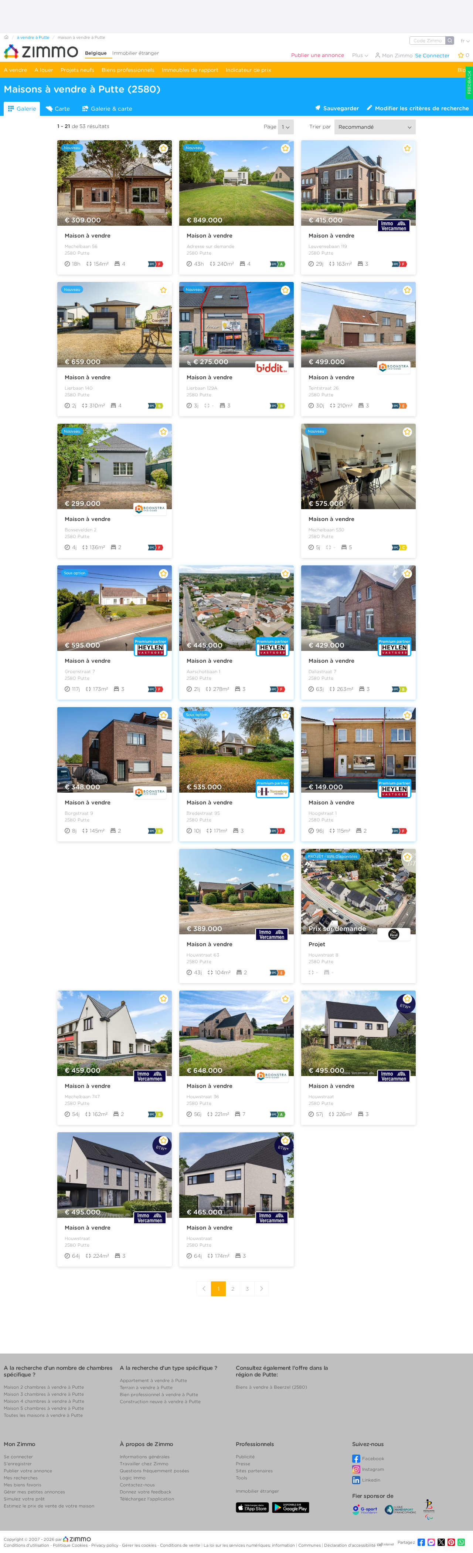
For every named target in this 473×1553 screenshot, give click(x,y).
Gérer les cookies (139, 1545)
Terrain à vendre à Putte (146, 1387)
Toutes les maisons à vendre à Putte (43, 1415)
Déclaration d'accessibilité (350, 1545)
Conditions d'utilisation (27, 1545)
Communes (310, 1545)
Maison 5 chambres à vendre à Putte (44, 1408)
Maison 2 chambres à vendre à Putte (44, 1387)
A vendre (15, 70)
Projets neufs (77, 70)
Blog (463, 70)
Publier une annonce (317, 55)
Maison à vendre (87, 235)
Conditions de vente (180, 1545)
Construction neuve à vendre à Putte (160, 1401)
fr (463, 41)
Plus (358, 55)
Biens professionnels (128, 70)
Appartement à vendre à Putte (153, 1380)
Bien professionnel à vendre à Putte (159, 1394)
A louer (43, 70)
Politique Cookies (71, 1545)
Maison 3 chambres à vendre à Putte (44, 1394)
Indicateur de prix (248, 70)
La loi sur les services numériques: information (250, 1545)
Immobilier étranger (135, 53)
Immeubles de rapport (190, 70)
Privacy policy (105, 1545)
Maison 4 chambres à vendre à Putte (44, 1401)
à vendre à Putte (33, 37)
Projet (317, 944)
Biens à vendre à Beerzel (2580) (271, 1387)
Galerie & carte (111, 108)
